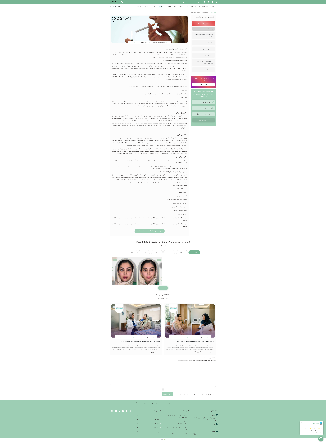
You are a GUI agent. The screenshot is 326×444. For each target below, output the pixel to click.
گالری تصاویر (193, 6)
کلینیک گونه (214, 6)
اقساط (160, 6)
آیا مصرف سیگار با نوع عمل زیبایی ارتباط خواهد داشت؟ (204, 62)
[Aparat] (205, 2)
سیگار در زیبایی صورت (207, 55)
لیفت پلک (156, 427)
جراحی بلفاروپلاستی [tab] (182, 252)
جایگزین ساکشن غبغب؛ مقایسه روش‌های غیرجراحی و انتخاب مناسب (194, 341)
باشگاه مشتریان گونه (179, 6)
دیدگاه (214, 364)
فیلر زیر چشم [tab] (144, 252)
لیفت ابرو (157, 419)
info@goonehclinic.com (198, 434)
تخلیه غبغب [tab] (169, 252)
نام (215, 387)
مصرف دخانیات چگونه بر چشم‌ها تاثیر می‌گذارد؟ (203, 35)
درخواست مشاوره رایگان (203, 23)
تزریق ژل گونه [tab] (131, 252)
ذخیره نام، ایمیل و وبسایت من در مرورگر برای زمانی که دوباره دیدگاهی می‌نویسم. (194, 395)
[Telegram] (216, 2)
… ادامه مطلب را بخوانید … (200, 352)
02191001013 (203, 85)
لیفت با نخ (156, 415)
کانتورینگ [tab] (157, 252)
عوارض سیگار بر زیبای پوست (206, 70)
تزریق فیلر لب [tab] (194, 252)
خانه (215, 12)
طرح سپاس (168, 6)
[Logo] (114, 2)
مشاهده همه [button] (163, 288)
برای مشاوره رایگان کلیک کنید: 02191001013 (149, 231)
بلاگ (155, 6)
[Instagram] (208, 2)
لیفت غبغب (156, 432)
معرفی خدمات (205, 6)
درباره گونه (147, 6)
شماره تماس (159, 387)
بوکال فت (157, 423)
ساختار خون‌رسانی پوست (207, 49)
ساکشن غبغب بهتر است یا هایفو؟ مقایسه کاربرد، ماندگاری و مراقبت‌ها (140, 341)
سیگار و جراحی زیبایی (208, 43)
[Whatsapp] (212, 2)
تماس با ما (139, 6)
